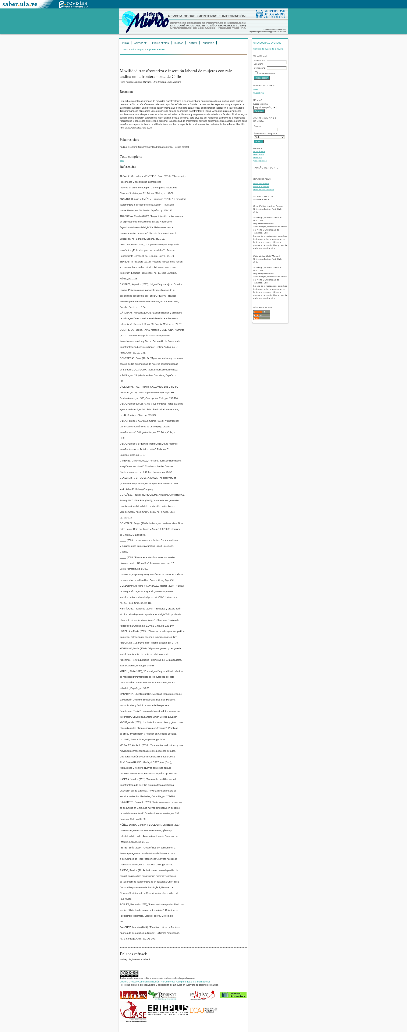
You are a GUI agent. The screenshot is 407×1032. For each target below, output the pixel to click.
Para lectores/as (261, 183)
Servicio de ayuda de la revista (268, 49)
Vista (255, 89)
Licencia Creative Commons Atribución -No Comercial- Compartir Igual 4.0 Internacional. (165, 981)
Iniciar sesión (160, 43)
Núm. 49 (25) (137, 49)
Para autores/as (261, 186)
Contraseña (259, 68)
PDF (122, 160)
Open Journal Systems (267, 43)
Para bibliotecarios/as (263, 189)
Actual (193, 43)
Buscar (178, 43)
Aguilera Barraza (156, 49)
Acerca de (140, 43)
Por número (259, 151)
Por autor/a (258, 154)
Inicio (125, 43)
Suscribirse (258, 93)
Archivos (208, 43)
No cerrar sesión (267, 73)
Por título (257, 157)
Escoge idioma (260, 104)
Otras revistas (260, 161)
